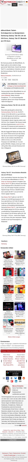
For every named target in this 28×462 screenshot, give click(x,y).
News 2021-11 (12, 432)
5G (2, 79)
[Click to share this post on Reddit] (23, 378)
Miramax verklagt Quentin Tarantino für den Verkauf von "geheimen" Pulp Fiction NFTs (8, 361)
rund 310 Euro (20, 124)
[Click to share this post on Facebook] (7, 378)
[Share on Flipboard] (11, 381)
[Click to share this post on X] (19, 378)
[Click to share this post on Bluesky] (15, 378)
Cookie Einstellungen (10, 455)
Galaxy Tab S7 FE (6, 183)
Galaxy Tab (15, 79)
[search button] (22, 2)
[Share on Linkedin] (16, 381)
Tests (9, 5)
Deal (6, 79)
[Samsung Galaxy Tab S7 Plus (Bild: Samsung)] (14, 229)
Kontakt (23, 453)
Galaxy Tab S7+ (11, 207)
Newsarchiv (4, 432)
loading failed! (4, 440)
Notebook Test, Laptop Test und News (11, 430)
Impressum (5, 453)
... (26, 5)
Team (10, 453)
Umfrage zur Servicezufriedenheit (16, 86)
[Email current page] (20, 381)
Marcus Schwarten (6, 75)
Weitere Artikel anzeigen (14, 337)
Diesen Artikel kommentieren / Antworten (13, 351)
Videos (21, 5)
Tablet (9, 79)
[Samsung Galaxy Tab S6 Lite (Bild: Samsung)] (14, 157)
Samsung (4, 244)
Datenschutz (16, 453)
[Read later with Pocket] (7, 381)
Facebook (24, 425)
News (14, 5)
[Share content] (4, 378)
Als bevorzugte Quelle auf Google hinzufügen (15, 373)
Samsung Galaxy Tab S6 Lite (9, 112)
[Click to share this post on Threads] (11, 378)
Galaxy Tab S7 (8, 197)
